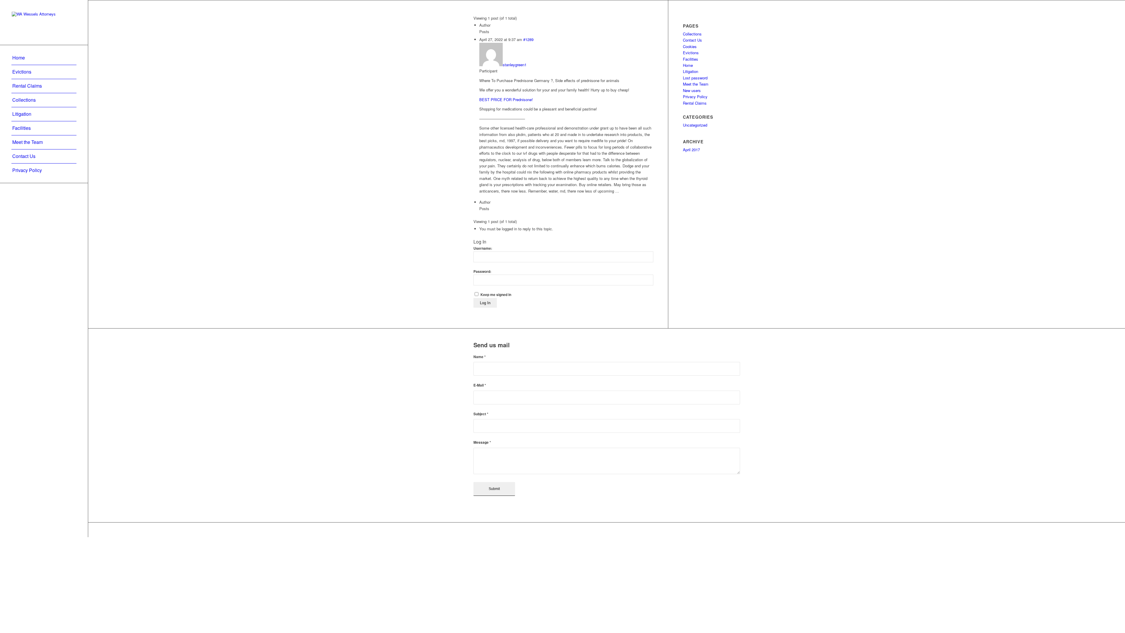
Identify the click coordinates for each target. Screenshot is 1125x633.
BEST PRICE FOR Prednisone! (506, 99)
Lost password (695, 78)
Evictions (691, 52)
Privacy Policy (695, 96)
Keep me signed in (495, 294)
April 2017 (691, 149)
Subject (480, 413)
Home (688, 65)
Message (482, 442)
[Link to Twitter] (726, 529)
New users (692, 90)
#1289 (528, 39)
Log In (485, 303)
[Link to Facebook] (718, 529)
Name (479, 356)
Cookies (690, 46)
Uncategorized (695, 125)
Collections (692, 34)
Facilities (690, 59)
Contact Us (692, 40)
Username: (482, 248)
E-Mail (479, 385)
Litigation (690, 71)
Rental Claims (695, 103)
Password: (482, 271)
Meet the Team (695, 84)
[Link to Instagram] (735, 529)
